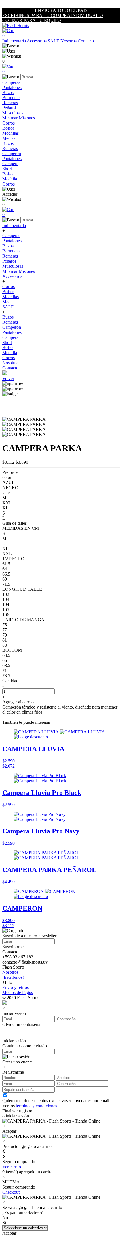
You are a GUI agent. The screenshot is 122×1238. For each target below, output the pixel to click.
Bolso (7, 173)
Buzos (8, 92)
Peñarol (9, 107)
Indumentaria (14, 40)
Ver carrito (11, 1166)
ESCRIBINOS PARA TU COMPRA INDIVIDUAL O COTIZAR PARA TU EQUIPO (52, 18)
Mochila (9, 178)
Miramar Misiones (18, 117)
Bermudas (11, 97)
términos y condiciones (36, 1105)
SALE (54, 40)
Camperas (11, 82)
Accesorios (37, 40)
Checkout (11, 1192)
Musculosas (12, 112)
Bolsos (8, 128)
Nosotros (69, 40)
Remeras (10, 102)
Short (7, 168)
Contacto (86, 40)
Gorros (8, 123)
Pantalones (12, 87)
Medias (8, 138)
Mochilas (10, 133)
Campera (10, 163)
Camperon (11, 153)
